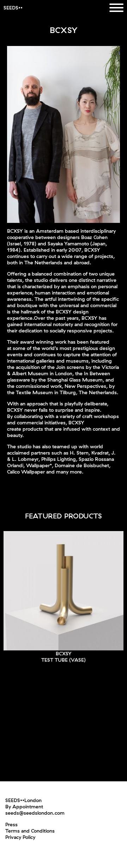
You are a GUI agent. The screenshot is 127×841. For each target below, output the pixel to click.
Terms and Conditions (30, 831)
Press (11, 824)
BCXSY (64, 653)
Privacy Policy (20, 837)
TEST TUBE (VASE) (63, 660)
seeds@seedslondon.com (35, 813)
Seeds (11, 8)
